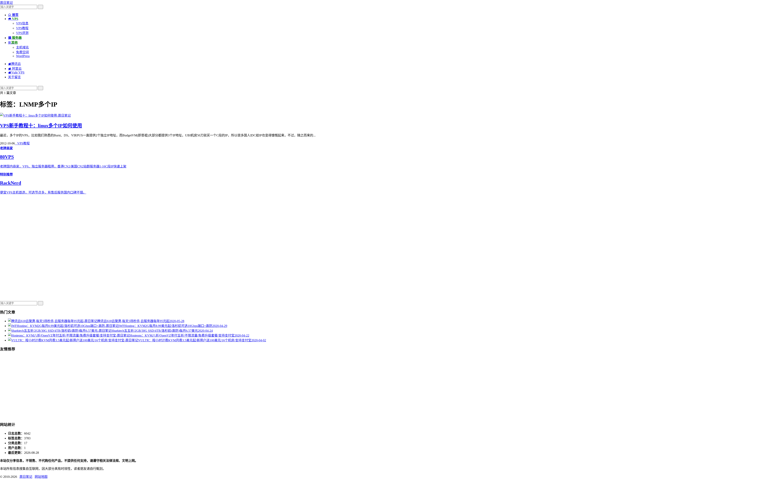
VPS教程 (22, 28)
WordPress (23, 56)
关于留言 (14, 77)
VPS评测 (22, 33)
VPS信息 (22, 23)
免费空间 (22, 52)
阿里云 (15, 68)
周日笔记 (6, 2)
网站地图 (41, 476)
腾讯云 (14, 64)
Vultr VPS (16, 72)
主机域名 (22, 47)
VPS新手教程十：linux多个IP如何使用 (41, 125)
